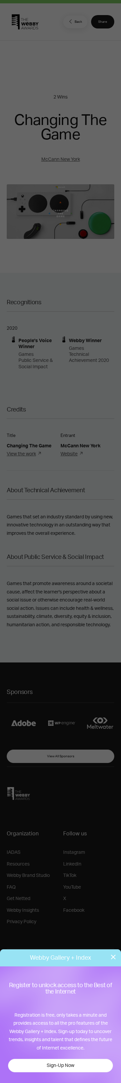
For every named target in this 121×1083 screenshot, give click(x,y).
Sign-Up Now (60, 1065)
